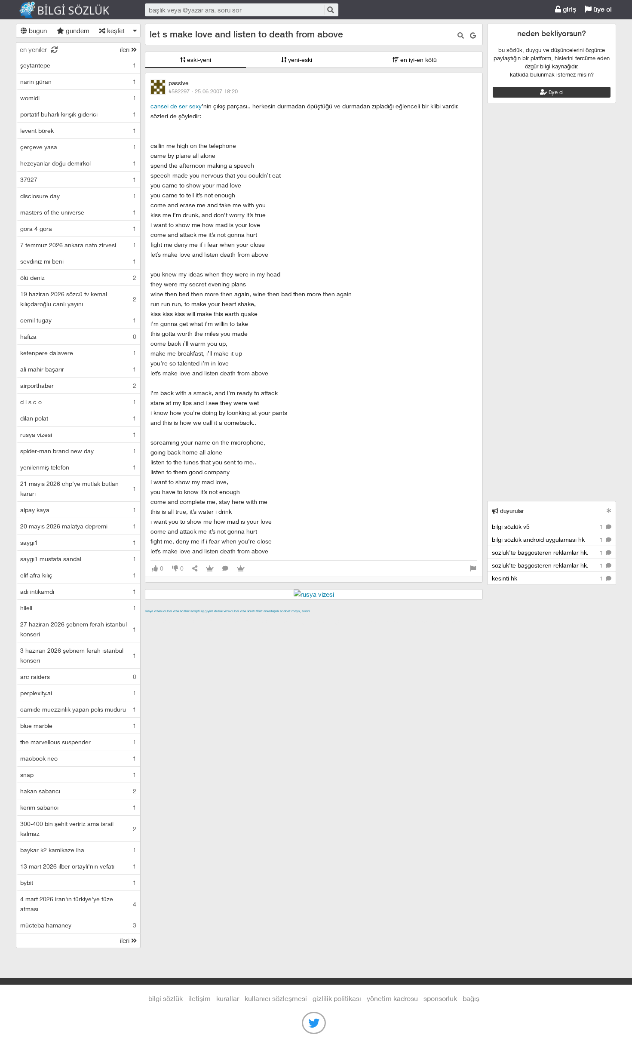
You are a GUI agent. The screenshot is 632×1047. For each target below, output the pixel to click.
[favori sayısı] (210, 569)
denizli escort (280, 621)
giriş (568, 9)
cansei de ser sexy (176, 106)
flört (259, 611)
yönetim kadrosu (392, 998)
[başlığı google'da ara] (473, 35)
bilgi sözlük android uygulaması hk (548, 539)
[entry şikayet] (473, 569)
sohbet (285, 611)
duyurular (511, 511)
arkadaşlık (271, 611)
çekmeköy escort (359, 621)
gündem (76, 30)
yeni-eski (299, 59)
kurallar (227, 998)
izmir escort (161, 621)
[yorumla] (225, 568)
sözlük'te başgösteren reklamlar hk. (548, 552)
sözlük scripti (190, 611)
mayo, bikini (300, 611)
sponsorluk (440, 998)
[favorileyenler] (241, 569)
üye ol (602, 9)
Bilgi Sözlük (72, 9)
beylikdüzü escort (270, 631)
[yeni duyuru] (609, 510)
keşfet (115, 30)
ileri (125, 49)
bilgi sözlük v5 (548, 526)
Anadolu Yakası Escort (417, 621)
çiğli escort (316, 621)
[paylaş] (195, 569)
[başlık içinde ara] (460, 35)
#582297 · (203, 91)
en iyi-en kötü (418, 59)
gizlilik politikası (337, 998)
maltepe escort (202, 621)
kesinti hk (548, 578)
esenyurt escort (220, 631)
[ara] (330, 10)
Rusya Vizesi (154, 611)
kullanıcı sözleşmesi (276, 998)
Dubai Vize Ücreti (242, 611)
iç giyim (207, 611)
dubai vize (171, 611)
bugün (37, 30)
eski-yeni (198, 59)
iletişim (199, 998)
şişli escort (180, 631)
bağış (471, 998)
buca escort (242, 621)
